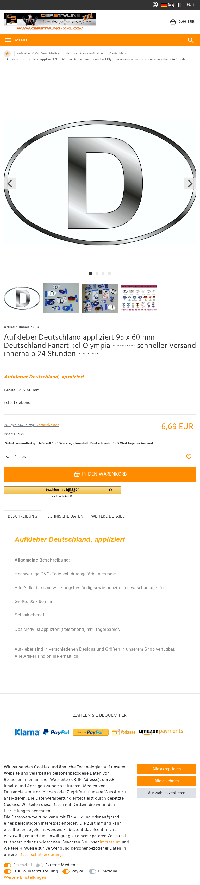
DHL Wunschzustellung (35, 871)
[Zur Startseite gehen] (7, 53)
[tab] (22, 516)
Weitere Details (108, 516)
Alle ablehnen (166, 781)
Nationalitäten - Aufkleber (84, 53)
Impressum (110, 842)
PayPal (78, 871)
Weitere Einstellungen (25, 878)
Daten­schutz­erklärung (40, 854)
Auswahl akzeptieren (166, 793)
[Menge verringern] (7, 457)
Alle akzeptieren (166, 769)
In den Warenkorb (104, 474)
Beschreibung (22, 516)
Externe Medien (60, 865)
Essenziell (22, 865)
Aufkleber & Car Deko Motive (38, 53)
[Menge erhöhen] (24, 457)
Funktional (108, 871)
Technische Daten (64, 516)
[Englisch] (171, 5)
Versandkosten (47, 425)
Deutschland (118, 53)
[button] (62, 492)
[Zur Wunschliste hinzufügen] (189, 457)
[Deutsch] (164, 5)
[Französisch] (178, 5)
